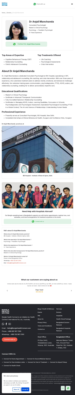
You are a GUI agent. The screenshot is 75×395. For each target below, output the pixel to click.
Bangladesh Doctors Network (62, 324)
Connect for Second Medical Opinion (39, 359)
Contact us (41, 329)
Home (3, 12)
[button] (72, 4)
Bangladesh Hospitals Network (63, 330)
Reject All (16, 389)
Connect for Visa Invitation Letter (14, 362)
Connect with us (9, 339)
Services (59, 309)
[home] (4, 4)
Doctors (9, 12)
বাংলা (63, 388)
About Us (40, 319)
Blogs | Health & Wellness (46, 309)
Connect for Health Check (12, 365)
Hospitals (59, 315)
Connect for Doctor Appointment (14, 359)
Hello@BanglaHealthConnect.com (16, 263)
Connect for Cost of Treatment (37, 362)
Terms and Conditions (45, 326)
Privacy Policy (42, 322)
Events (40, 312)
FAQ (39, 315)
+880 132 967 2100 (15, 260)
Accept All (25, 389)
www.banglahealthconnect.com (62, 383)
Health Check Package (63, 319)
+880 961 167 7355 (14, 331)
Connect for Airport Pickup (58, 362)
